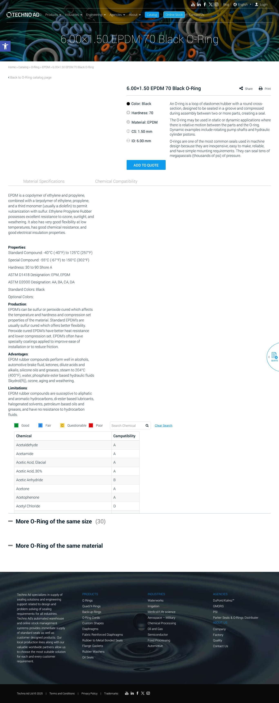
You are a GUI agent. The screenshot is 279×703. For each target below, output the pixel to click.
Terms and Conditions (62, 693)
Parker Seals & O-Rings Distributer (235, 617)
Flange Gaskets (92, 646)
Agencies (116, 14)
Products (51, 14)
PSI (215, 612)
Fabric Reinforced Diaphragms (102, 634)
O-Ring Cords (91, 617)
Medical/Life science (161, 612)
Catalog (152, 14)
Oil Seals (88, 657)
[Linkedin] (199, 4)
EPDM (46, 67)
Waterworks (156, 600)
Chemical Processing (162, 623)
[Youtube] (193, 4)
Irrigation (153, 606)
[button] (273, 357)
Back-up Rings (91, 612)
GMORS (218, 606)
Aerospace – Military (161, 617)
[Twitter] (211, 4)
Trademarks (111, 693)
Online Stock (174, 14)
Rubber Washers (93, 651)
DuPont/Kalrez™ (223, 600)
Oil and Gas (155, 629)
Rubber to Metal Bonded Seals (102, 640)
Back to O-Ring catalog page (30, 77)
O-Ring (35, 67)
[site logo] (24, 14)
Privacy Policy (89, 693)
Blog (226, 4)
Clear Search (163, 425)
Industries (72, 14)
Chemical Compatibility (116, 181)
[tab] (44, 181)
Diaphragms (90, 629)
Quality (217, 640)
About (133, 14)
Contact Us (196, 14)
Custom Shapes (93, 623)
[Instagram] (217, 4)
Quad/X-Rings (91, 606)
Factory (218, 635)
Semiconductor (158, 634)
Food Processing (159, 640)
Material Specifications (44, 181)
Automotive (155, 646)
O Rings (87, 600)
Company (219, 629)
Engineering (94, 14)
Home (12, 67)
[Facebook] (205, 4)
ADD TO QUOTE (146, 165)
